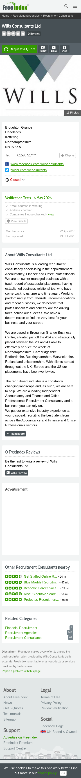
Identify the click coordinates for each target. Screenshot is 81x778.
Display (67, 155)
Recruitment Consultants (58, 15)
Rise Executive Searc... (41, 594)
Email (54, 49)
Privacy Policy (51, 703)
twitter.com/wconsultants (29, 170)
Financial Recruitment (21, 628)
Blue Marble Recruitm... (41, 582)
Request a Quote (19, 49)
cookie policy (47, 773)
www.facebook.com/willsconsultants (37, 164)
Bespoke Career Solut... (41, 588)
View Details (16, 221)
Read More (15, 434)
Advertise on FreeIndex (20, 737)
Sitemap (9, 719)
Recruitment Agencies (26, 15)
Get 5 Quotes (13, 708)
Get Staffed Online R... (40, 576)
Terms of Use (50, 697)
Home (5, 15)
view (51, 214)
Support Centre (14, 748)
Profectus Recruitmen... (41, 599)
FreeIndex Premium (18, 743)
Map (64, 49)
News (7, 703)
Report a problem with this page (21, 671)
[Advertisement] (40, 522)
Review (43, 49)
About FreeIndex (15, 697)
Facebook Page (52, 726)
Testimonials (12, 714)
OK (63, 773)
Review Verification (54, 708)
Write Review (16, 473)
